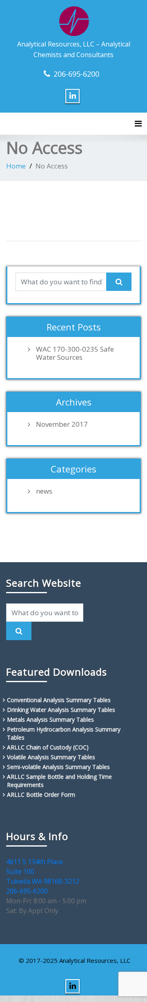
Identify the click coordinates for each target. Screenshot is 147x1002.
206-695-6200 (76, 74)
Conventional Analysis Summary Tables (59, 700)
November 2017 (62, 424)
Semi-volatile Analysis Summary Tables (58, 767)
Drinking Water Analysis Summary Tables (61, 710)
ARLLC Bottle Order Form (41, 794)
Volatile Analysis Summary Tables (51, 757)
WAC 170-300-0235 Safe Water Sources (75, 353)
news (44, 491)
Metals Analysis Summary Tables (50, 719)
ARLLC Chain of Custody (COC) (48, 747)
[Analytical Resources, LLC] (73, 20)
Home (16, 166)
